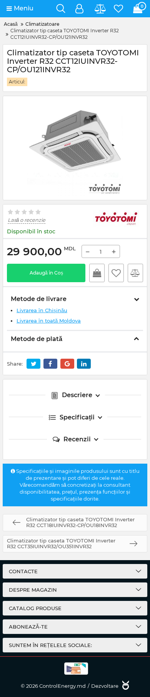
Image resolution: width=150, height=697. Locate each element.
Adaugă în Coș (46, 273)
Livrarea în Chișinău (42, 310)
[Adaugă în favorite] (116, 273)
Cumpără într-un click (97, 273)
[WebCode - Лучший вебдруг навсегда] (124, 685)
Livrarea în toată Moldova (49, 321)
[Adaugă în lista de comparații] (135, 273)
